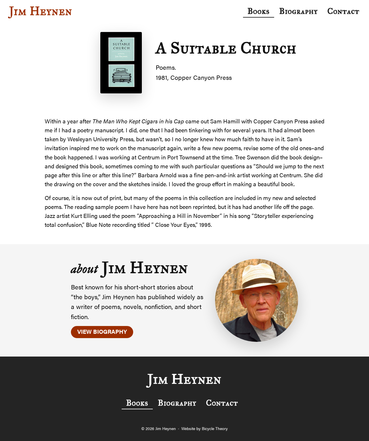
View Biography (102, 331)
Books (259, 11)
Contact (343, 11)
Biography (298, 11)
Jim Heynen (40, 11)
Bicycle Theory (215, 428)
